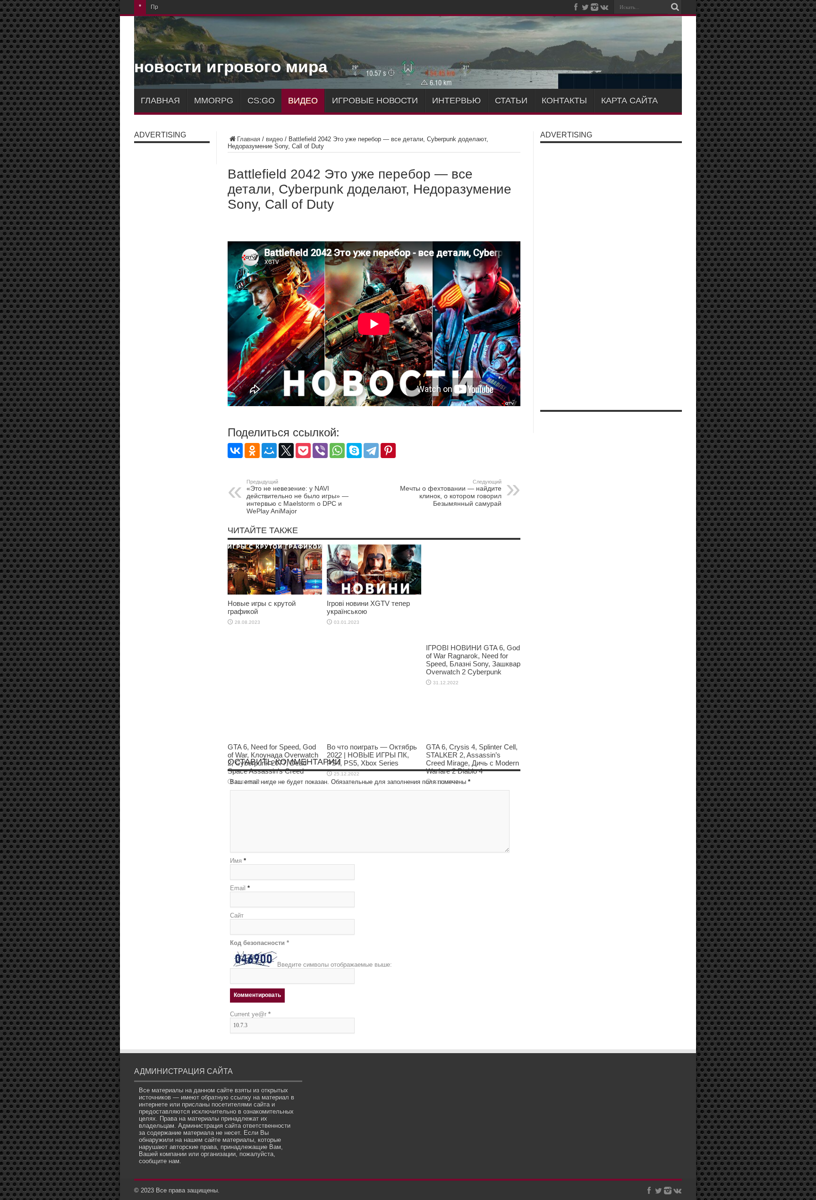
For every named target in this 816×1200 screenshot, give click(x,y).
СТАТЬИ (511, 100)
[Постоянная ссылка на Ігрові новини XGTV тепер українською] (374, 592)
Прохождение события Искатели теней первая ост (219, 7)
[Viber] (320, 450)
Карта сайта (629, 100)
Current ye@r (250, 1014)
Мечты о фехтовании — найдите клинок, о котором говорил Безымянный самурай (451, 493)
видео (303, 100)
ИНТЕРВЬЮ (456, 100)
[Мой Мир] (269, 450)
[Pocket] (303, 450)
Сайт (237, 915)
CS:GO (261, 100)
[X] (286, 450)
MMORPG (213, 100)
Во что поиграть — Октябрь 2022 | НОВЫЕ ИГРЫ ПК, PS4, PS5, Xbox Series (372, 755)
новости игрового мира (230, 66)
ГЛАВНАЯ (160, 100)
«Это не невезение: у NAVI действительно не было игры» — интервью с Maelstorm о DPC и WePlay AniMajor (297, 497)
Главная (248, 139)
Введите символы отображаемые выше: (334, 964)
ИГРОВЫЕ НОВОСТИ (375, 100)
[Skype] (354, 450)
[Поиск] (675, 7)
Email (238, 888)
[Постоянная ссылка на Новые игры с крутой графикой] (275, 592)
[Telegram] (371, 450)
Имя (236, 860)
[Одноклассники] (252, 450)
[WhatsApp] (337, 450)
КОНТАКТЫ (564, 100)
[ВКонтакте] (235, 450)
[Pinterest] (388, 450)
